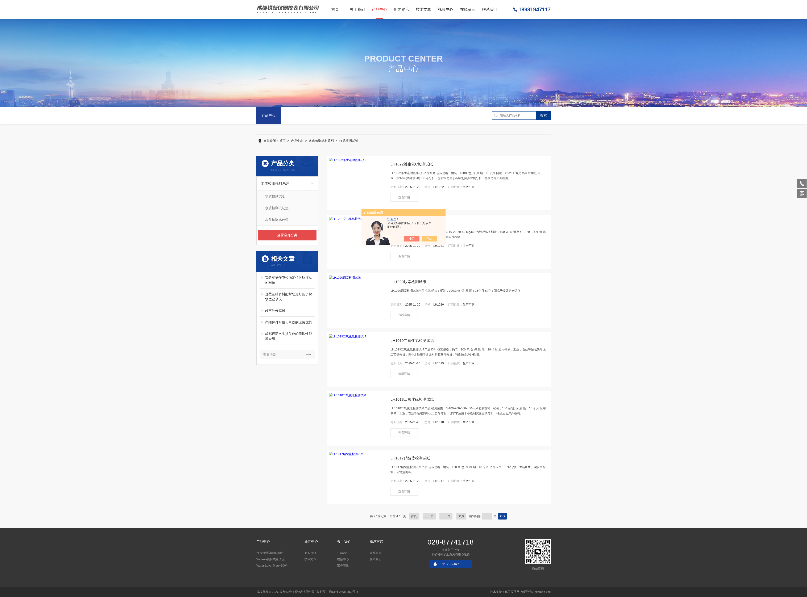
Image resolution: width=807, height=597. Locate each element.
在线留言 (467, 9)
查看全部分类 (287, 235)
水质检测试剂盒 (277, 208)
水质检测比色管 (277, 220)
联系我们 (489, 9)
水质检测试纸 (348, 141)
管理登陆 (527, 591)
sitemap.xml (543, 591)
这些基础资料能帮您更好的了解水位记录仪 (288, 296)
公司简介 (343, 553)
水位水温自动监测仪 (269, 553)
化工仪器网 (512, 591)
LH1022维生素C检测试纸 (411, 164)
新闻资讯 (401, 9)
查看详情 (404, 197)
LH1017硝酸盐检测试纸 (410, 458)
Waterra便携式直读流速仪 (273, 559)
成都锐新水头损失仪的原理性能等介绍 (288, 336)
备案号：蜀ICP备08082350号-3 (337, 591)
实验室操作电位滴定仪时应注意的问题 (288, 280)
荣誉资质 (343, 565)
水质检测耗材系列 (321, 141)
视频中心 (445, 9)
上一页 (429, 516)
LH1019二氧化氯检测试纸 (412, 341)
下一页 (446, 516)
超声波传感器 (275, 310)
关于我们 (357, 9)
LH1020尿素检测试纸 (408, 282)
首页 (335, 9)
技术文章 (423, 9)
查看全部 (269, 354)
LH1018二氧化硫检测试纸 (412, 399)
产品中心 (379, 9)
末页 (461, 516)
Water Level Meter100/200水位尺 (273, 565)
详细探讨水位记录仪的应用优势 (288, 322)
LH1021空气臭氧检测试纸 (412, 223)
